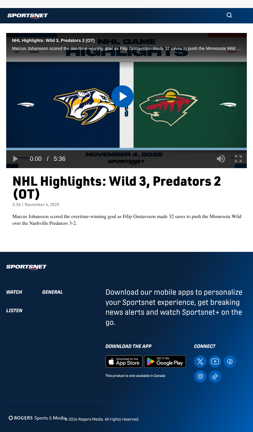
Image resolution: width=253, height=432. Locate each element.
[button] (229, 15)
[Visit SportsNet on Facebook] (230, 361)
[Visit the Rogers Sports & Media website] (37, 418)
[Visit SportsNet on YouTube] (215, 361)
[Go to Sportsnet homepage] (27, 16)
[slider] (126, 149)
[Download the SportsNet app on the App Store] (124, 361)
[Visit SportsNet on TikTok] (215, 376)
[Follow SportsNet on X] (200, 361)
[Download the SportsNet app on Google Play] (165, 361)
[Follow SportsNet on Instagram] (200, 376)
